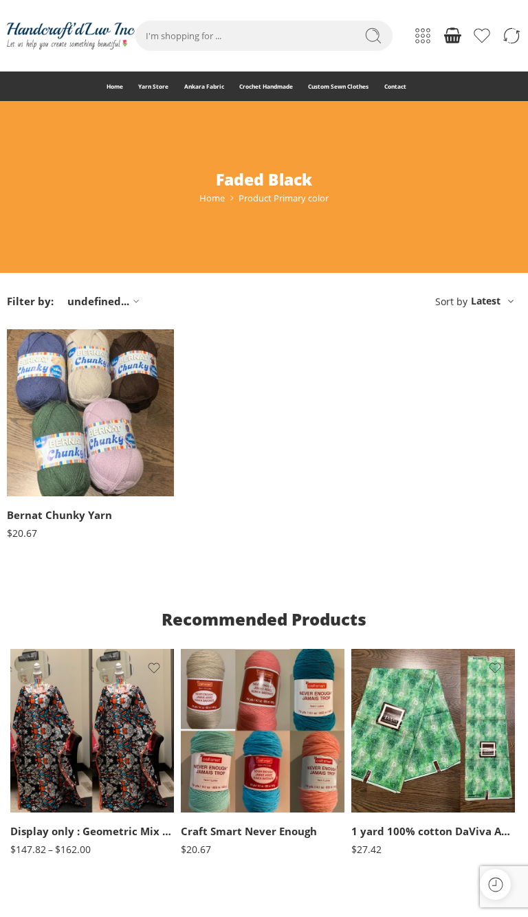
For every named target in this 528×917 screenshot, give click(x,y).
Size (18, 754)
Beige (219, 726)
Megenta (45, 472)
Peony (44, 492)
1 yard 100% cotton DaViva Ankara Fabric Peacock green (433, 831)
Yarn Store (153, 86)
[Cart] (452, 35)
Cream (219, 767)
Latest (485, 300)
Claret (44, 431)
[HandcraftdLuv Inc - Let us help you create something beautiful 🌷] (71, 35)
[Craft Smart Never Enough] (262, 731)
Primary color (32, 392)
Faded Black (44, 451)
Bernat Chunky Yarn (59, 515)
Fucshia (218, 788)
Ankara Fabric (204, 86)
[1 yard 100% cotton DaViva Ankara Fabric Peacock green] (433, 731)
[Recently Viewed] (495, 884)
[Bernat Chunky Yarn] (90, 412)
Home (115, 86)
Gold (219, 809)
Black (218, 747)
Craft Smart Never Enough (249, 831)
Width (363, 755)
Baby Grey (45, 410)
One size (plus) (48, 793)
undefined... (98, 301)
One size (48, 772)
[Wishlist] (154, 348)
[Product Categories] (422, 35)
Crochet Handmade (266, 86)
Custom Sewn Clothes (338, 86)
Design (364, 799)
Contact (395, 86)
